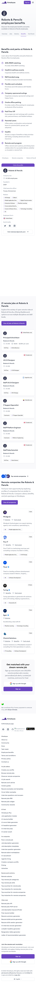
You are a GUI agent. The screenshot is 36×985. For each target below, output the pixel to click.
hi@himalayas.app (7, 724)
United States (9, 218)
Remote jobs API (6, 903)
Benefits (7, 545)
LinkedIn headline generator (10, 929)
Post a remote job (7, 840)
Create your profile (7, 770)
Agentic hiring (6, 859)
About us (4, 740)
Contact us (5, 762)
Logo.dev (17, 975)
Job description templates (10, 846)
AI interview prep (7, 828)
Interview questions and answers (12, 795)
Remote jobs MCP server (9, 907)
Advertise (4, 868)
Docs (3, 746)
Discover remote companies (10, 776)
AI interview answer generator (11, 925)
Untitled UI (28, 973)
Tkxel (5, 567)
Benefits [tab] (23, 34)
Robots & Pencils (8, 341)
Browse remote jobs (7, 773)
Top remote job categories (10, 879)
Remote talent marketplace (10, 852)
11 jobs (30, 610)
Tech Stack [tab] (31, 34)
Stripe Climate (12, 710)
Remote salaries (6, 876)
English (18, 979)
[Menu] (33, 2)
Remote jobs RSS (6, 798)
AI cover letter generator (9, 822)
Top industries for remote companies (13, 895)
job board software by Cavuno (11, 973)
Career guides (6, 786)
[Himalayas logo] (8, 2)
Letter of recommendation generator (13, 935)
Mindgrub (6, 517)
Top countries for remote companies (13, 892)
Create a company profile (10, 862)
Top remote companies (18, 476)
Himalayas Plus (6, 813)
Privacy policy (6, 759)
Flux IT (5, 542)
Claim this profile (18, 165)
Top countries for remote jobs (11, 886)
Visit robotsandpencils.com (16, 232)
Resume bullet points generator (11, 919)
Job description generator (10, 843)
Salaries (6, 520)
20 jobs (30, 585)
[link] (5, 158)
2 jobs (30, 562)
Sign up (18, 689)
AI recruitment (6, 856)
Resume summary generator (10, 916)
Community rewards (8, 805)
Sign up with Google (19, 683)
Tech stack (16, 520)
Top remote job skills (8, 883)
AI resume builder (7, 819)
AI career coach (6, 832)
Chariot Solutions (9, 638)
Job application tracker (9, 816)
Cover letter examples (8, 792)
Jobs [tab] (10, 34)
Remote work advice (8, 782)
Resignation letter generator (10, 932)
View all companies (9, 502)
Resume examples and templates (12, 789)
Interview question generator (11, 849)
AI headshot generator (9, 825)
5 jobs (30, 511)
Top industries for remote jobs (11, 889)
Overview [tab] (4, 34)
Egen (5, 615)
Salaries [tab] (16, 34)
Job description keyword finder (11, 910)
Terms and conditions (8, 755)
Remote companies (17, 158)
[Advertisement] (18, 43)
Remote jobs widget (7, 801)
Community (5, 743)
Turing (5, 590)
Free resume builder (7, 913)
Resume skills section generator (11, 922)
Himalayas (5, 158)
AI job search (5, 779)
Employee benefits (7, 752)
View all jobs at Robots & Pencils (14, 323)
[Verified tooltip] (8, 567)
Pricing (3, 865)
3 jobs (30, 536)
